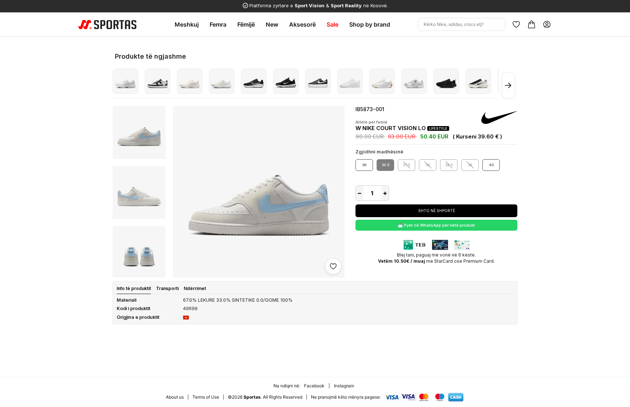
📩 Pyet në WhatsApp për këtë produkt (436, 225)
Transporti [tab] (167, 288)
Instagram (344, 385)
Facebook (314, 385)
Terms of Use (205, 397)
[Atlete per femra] (125, 81)
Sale (332, 24)
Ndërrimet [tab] (195, 288)
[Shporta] (531, 24)
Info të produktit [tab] (134, 288)
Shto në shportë (436, 210)
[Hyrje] (547, 24)
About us (175, 397)
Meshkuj (187, 24)
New (272, 24)
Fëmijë (246, 24)
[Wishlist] (516, 24)
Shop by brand (369, 24)
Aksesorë (302, 24)
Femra (218, 24)
